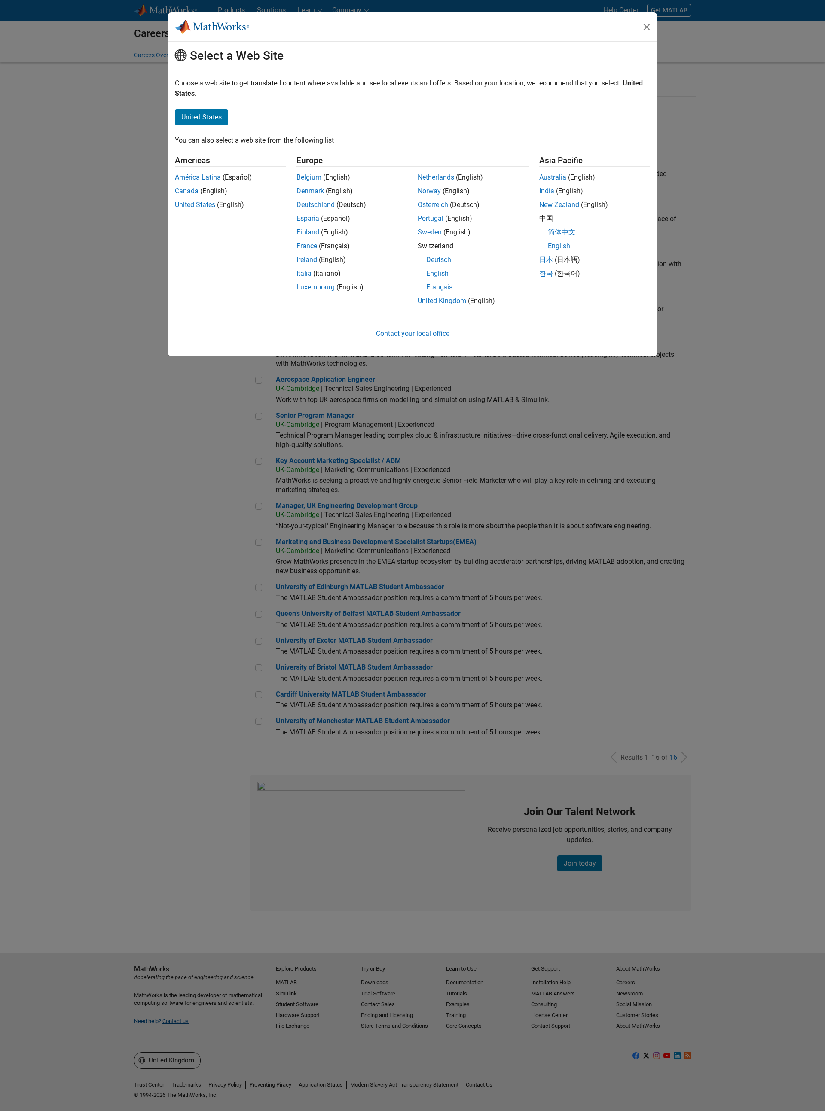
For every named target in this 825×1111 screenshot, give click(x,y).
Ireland (306, 260)
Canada (187, 191)
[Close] (647, 27)
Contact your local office (412, 333)
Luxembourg (315, 287)
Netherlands (436, 177)
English (437, 273)
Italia (304, 273)
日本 (546, 260)
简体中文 (561, 232)
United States (195, 205)
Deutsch (438, 260)
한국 (546, 273)
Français (439, 287)
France (306, 246)
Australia (552, 177)
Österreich (433, 205)
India (546, 191)
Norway (429, 191)
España (307, 218)
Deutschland (315, 205)
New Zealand (559, 205)
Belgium (308, 177)
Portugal (430, 218)
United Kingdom (442, 301)
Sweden (430, 232)
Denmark (310, 191)
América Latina (198, 177)
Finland (307, 232)
